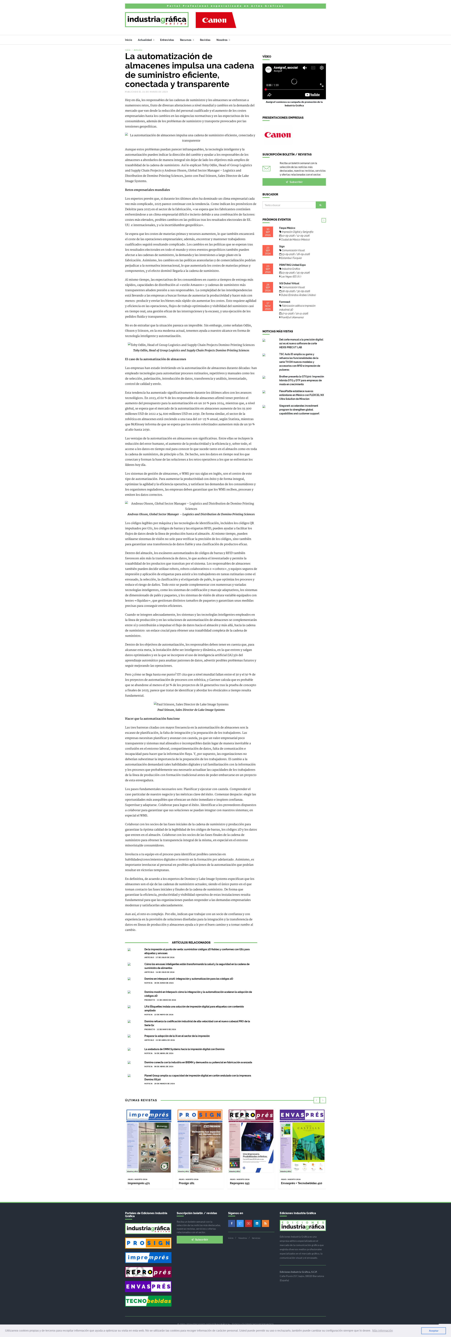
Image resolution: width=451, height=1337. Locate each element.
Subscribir (296, 181)
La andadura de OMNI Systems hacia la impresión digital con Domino (184, 1049)
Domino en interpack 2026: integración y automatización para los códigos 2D (188, 978)
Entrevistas (167, 40)
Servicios (256, 1238)
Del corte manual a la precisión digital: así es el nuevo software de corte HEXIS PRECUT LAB (301, 343)
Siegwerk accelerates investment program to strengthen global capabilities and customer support (299, 409)
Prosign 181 (186, 1183)
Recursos (186, 40)
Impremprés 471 (139, 1183)
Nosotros (222, 40)
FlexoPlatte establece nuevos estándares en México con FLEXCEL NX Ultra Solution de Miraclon (301, 395)
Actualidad (145, 40)
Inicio (128, 40)
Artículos (138, 50)
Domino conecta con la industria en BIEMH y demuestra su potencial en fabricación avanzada (198, 1062)
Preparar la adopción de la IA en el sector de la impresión (177, 1036)
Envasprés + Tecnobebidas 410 (301, 1183)
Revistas (205, 40)
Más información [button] (382, 1330)
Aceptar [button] (433, 1330)
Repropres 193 (239, 1183)
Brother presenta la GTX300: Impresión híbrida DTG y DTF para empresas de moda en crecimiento (301, 380)
